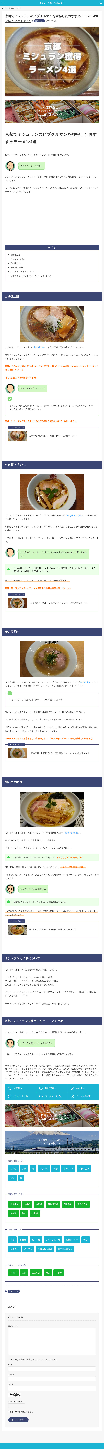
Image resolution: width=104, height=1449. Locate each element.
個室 (12, 1178)
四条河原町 (53, 1204)
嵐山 (24, 1213)
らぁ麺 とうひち (17, 259)
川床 (24, 1169)
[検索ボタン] (101, 3)
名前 (10, 1365)
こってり (28, 1249)
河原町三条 (82, 1204)
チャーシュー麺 (53, 1240)
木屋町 (39, 1204)
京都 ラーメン (39, 21)
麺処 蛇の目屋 (16, 267)
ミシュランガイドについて (22, 272)
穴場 (12, 1240)
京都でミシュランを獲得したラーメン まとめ (30, 276)
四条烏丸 (68, 1204)
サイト (11, 1384)
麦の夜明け (15, 263)
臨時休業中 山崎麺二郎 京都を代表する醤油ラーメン (52, 436)
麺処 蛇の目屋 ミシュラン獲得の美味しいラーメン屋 (52, 929)
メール (11, 1374)
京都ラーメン (72, 1240)
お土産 (23, 1240)
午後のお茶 (84, 1169)
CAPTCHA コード (15, 1402)
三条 (24, 1273)
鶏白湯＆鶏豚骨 (65, 1249)
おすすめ (36, 1240)
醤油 (85, 1240)
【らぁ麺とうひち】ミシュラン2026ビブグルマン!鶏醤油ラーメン (59, 603)
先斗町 (27, 1204)
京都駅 (13, 1213)
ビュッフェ (68, 1169)
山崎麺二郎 (15, 255)
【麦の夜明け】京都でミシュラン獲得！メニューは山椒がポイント (59, 753)
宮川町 (35, 1213)
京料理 (13, 1169)
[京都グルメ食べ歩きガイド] (52, 3)
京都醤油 (14, 1249)
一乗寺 (59, 1273)
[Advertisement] (52, 219)
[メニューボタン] (3, 3)
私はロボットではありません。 (22, 1412)
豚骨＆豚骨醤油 (45, 1249)
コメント (13, 1326)
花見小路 (14, 1204)
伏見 (48, 1273)
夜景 (56, 1169)
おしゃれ (44, 1169)
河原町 (13, 1273)
